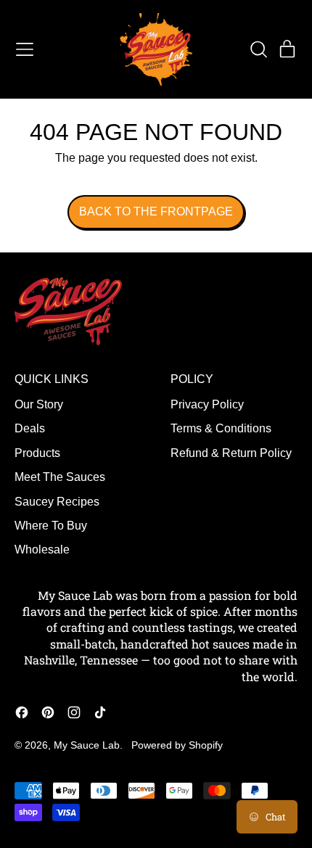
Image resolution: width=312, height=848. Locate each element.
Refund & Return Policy (231, 453)
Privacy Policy (207, 404)
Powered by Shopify (177, 745)
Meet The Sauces (60, 477)
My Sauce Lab (87, 745)
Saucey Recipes (57, 501)
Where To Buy (51, 525)
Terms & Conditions (221, 428)
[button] (258, 49)
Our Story (39, 404)
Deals (30, 428)
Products (37, 453)
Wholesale (42, 549)
